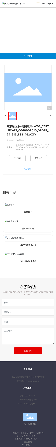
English (49, 3)
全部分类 (28, 56)
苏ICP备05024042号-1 (26, 436)
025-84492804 (30, 396)
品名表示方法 (28, 229)
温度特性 (28, 212)
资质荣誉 (20, 140)
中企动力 (28, 439)
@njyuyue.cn (32, 400)
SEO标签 (26, 445)
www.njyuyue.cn (32, 381)
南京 (35, 439)
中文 (44, 3)
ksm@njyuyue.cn (30, 403)
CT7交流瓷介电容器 (28, 245)
